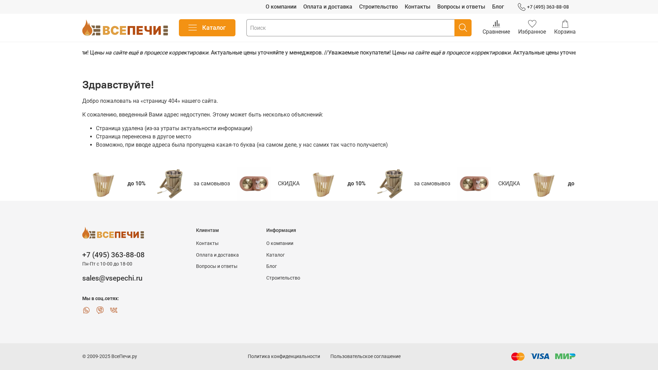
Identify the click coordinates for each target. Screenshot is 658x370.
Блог (498, 6)
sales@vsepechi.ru (112, 278)
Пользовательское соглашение (365, 356)
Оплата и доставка (327, 6)
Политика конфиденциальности (284, 356)
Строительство (378, 6)
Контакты (417, 6)
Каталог (214, 27)
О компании (281, 6)
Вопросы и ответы (461, 6)
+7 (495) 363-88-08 (548, 7)
